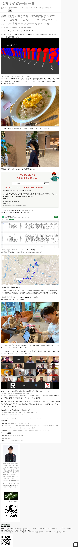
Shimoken (26, 212)
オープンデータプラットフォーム (11, 487)
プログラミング (46, 8)
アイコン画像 (34, 532)
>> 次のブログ (38, 418)
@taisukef (25, 418)
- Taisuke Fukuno (14, 532)
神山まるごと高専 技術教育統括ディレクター (11, 474)
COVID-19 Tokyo (6, 79)
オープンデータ (27, 8)
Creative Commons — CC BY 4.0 (27, 528)
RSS (64, 532)
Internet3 (20, 8)
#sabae (26, 27)
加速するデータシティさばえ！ (15, 435)
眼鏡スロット (11, 438)
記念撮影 (22, 391)
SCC (25, 128)
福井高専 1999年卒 (11, 476)
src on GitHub (26, 76)
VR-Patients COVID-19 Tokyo (11, 76)
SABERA (15, 8)
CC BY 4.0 (3, 418)
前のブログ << (31, 418)
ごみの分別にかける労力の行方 (15, 440)
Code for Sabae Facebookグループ (12, 414)
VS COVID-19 (6, 210)
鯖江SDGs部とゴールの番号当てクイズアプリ (19, 423)
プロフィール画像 (44, 532)
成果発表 (15, 391)
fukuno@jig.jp (15, 480)
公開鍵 (20, 418)
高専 (10, 8)
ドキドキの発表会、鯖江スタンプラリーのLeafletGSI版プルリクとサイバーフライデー (28, 430)
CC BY (3, 532)
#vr (30, 27)
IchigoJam (35, 8)
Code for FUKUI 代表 (8, 465)
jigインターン (5, 8)
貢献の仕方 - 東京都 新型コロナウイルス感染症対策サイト (19, 412)
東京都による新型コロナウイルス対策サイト (14, 395)
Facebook (5, 480)
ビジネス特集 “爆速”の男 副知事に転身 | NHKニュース (18, 393)
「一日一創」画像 (56, 532)
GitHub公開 (16, 398)
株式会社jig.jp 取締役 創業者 (10, 463)
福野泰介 (8, 418)
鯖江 (40, 8)
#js (10, 27)
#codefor (21, 27)
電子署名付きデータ (14, 418)
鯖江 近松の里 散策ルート (10, 297)
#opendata (15, 27)
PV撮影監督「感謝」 (8, 478)
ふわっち (7, 485)
